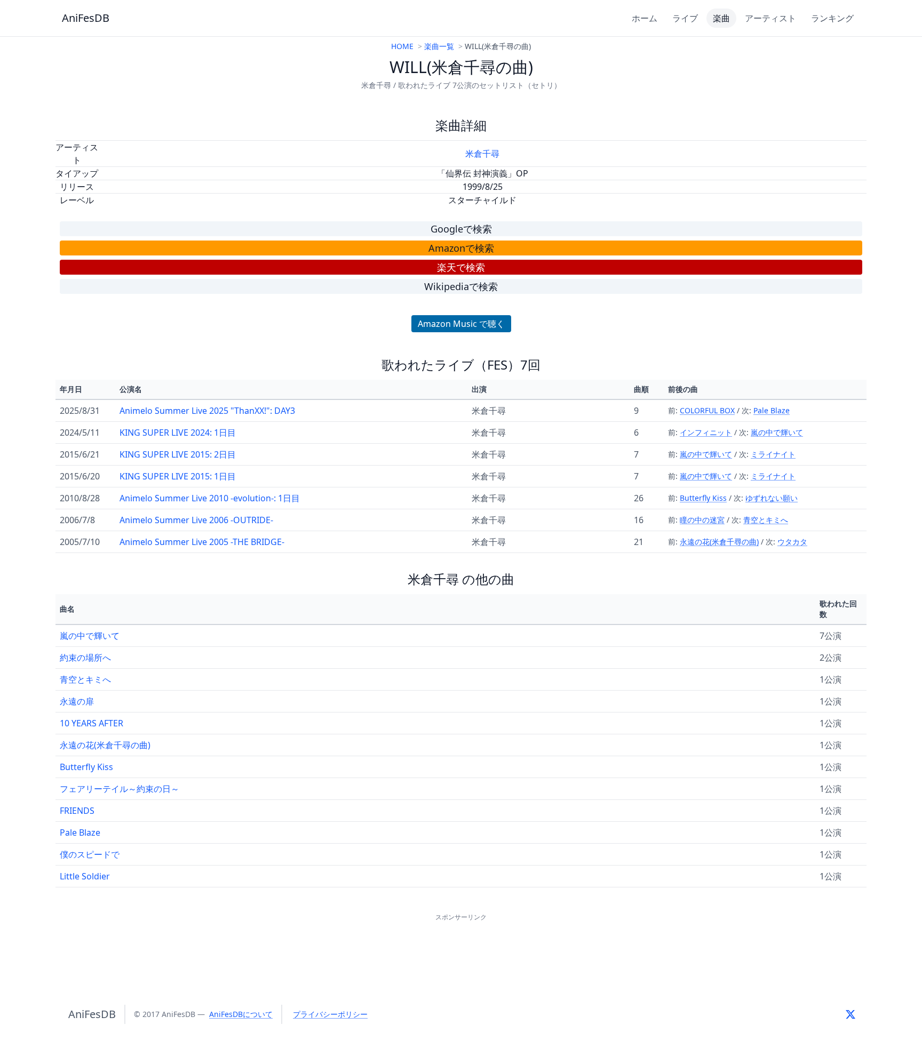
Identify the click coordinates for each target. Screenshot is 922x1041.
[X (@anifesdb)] (850, 1014)
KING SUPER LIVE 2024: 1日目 (178, 432)
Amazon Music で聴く (461, 324)
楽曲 (721, 18)
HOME (402, 46)
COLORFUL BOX (707, 410)
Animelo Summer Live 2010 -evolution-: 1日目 (210, 498)
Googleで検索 (461, 228)
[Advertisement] (461, 948)
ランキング (832, 18)
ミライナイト (773, 454)
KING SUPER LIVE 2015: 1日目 (178, 476)
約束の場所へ (85, 657)
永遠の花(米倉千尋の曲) (719, 541)
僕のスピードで (90, 854)
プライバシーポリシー (330, 1014)
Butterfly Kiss (703, 498)
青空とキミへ (765, 520)
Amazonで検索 (461, 248)
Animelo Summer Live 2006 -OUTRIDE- (196, 520)
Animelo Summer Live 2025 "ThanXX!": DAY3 (207, 411)
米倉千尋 (482, 153)
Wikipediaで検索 (461, 286)
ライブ (685, 18)
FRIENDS (77, 810)
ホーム (644, 18)
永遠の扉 (77, 701)
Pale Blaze (771, 410)
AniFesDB (85, 18)
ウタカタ (792, 541)
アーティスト (770, 18)
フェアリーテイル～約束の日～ (119, 789)
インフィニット (706, 432)
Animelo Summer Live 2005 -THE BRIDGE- (202, 542)
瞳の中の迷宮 (702, 520)
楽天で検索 (461, 267)
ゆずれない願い (771, 498)
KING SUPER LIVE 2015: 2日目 (178, 454)
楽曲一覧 (439, 46)
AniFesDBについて (241, 1014)
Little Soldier (85, 876)
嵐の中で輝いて (777, 432)
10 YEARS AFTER (91, 723)
